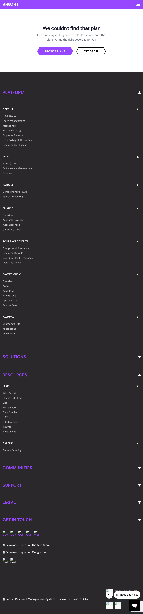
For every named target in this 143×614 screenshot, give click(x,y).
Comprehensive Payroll (15, 191)
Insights (7, 426)
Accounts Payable (13, 220)
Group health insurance (16, 248)
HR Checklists (10, 422)
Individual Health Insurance (18, 257)
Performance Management (18, 168)
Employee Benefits (13, 253)
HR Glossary (9, 431)
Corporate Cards (12, 229)
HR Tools (7, 417)
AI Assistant (9, 333)
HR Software (10, 116)
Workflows (8, 290)
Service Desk (10, 305)
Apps (6, 286)
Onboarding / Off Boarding (18, 140)
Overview (8, 215)
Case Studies (10, 412)
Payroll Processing (13, 196)
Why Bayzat (9, 393)
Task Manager (10, 300)
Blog (5, 402)
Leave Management (14, 120)
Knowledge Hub (11, 323)
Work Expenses (11, 224)
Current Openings (13, 450)
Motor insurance (12, 262)
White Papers (10, 407)
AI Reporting (9, 328)
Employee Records (13, 135)
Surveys (7, 173)
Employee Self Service (15, 144)
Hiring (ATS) (9, 163)
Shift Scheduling (12, 130)
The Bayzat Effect (12, 397)
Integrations (9, 295)
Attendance (9, 125)
